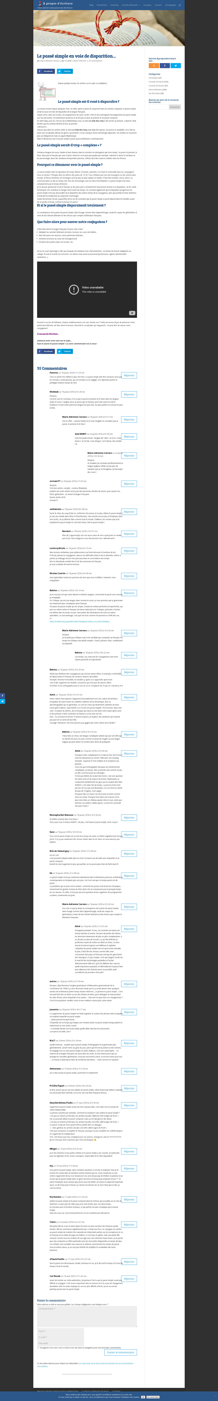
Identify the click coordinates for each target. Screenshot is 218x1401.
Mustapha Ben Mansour (62, 815)
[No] (215, 1396)
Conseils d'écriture (156, 81)
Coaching (114, 5)
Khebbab (54, 391)
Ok (143, 1397)
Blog (91, 5)
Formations (102, 5)
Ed (51, 873)
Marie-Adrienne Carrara (49, 61)
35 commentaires (95, 61)
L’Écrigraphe (170, 5)
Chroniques (153, 78)
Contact (158, 5)
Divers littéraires (80, 61)
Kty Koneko (55, 1196)
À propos (147, 5)
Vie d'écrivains (154, 93)
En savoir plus (153, 1397)
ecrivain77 (55, 481)
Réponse (129, 375)
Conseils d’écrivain (130, 5)
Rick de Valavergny (59, 851)
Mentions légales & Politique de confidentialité (57, 1391)
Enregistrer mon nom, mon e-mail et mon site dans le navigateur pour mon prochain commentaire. (80, 1347)
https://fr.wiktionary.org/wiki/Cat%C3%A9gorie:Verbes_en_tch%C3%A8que (80, 621)
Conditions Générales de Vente (95, 1391)
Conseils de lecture (156, 85)
